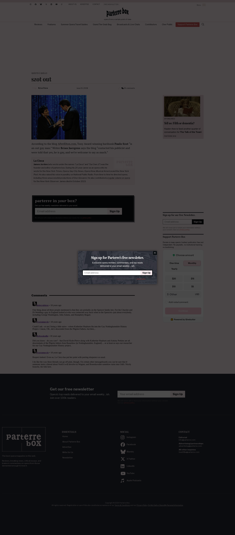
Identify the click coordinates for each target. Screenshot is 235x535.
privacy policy (141, 279)
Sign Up (146, 273)
